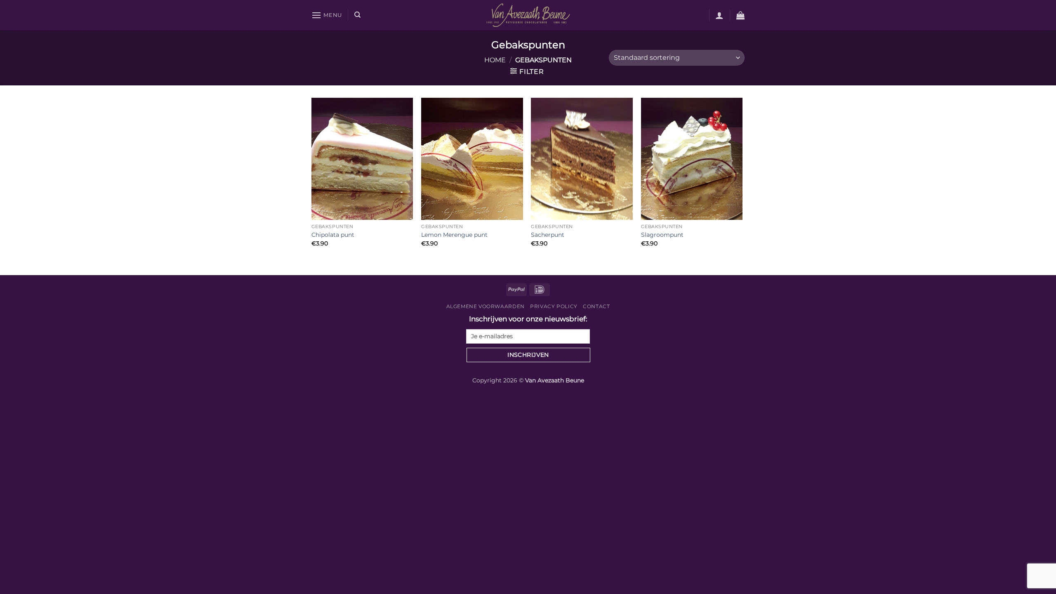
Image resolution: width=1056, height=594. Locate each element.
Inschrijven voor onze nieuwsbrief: (528, 319)
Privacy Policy (554, 306)
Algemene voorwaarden (485, 306)
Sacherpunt (547, 234)
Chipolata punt (332, 234)
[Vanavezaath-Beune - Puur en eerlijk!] (528, 15)
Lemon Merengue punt (454, 234)
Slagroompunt (662, 234)
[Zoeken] (357, 15)
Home (495, 60)
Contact (596, 306)
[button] (326, 15)
